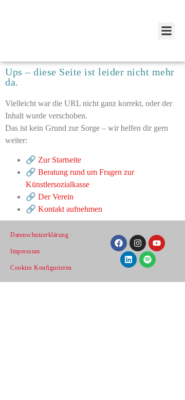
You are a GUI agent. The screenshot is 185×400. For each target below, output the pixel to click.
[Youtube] (157, 243)
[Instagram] (138, 243)
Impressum (25, 251)
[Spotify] (147, 259)
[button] (166, 31)
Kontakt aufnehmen (70, 209)
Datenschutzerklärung (39, 234)
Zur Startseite (59, 159)
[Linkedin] (128, 259)
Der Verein (55, 196)
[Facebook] (118, 243)
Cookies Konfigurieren (41, 267)
